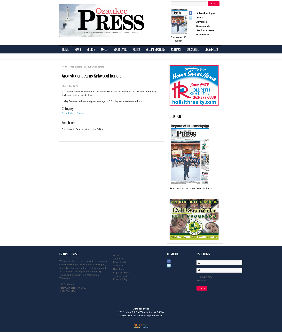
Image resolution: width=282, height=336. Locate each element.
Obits (136, 49)
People (80, 113)
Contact (176, 49)
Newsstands (203, 26)
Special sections (155, 49)
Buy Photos (202, 34)
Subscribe (193, 49)
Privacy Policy (120, 279)
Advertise (201, 22)
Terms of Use (120, 276)
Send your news (205, 30)
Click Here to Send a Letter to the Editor (82, 129)
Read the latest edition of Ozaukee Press (191, 188)
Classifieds (211, 49)
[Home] (108, 35)
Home (65, 49)
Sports (91, 49)
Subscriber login (205, 13)
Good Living (120, 49)
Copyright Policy (121, 272)
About (199, 17)
